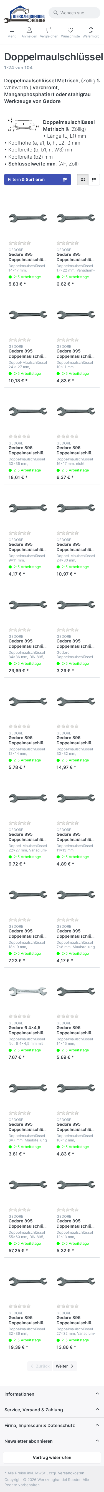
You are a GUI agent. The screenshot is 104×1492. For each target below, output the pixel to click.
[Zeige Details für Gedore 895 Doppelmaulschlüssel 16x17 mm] (76, 411)
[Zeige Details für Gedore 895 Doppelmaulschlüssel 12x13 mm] (76, 1184)
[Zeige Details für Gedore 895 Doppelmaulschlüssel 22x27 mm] (28, 798)
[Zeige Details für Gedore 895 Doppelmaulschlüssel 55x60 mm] (28, 1184)
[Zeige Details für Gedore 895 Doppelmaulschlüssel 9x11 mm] (28, 508)
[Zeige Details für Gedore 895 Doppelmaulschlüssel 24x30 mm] (76, 508)
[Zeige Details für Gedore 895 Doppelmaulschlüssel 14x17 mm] (28, 218)
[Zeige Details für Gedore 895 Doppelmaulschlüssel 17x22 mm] (76, 218)
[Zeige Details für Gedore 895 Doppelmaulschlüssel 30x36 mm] (28, 411)
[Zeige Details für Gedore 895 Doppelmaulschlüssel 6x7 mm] (28, 1088)
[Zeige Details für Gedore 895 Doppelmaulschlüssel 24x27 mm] (28, 314)
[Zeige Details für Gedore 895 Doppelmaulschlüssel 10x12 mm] (76, 1088)
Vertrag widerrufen (52, 1457)
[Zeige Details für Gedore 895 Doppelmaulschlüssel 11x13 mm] (76, 798)
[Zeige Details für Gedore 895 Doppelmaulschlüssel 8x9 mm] (76, 604)
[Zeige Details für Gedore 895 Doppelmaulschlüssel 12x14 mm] (28, 701)
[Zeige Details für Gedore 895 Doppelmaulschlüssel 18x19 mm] (28, 894)
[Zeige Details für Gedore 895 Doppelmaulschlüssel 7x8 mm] (76, 894)
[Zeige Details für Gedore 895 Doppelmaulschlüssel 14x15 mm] (76, 991)
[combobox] (74, 12)
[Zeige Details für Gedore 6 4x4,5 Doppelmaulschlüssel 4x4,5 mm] (28, 991)
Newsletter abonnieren (28, 1441)
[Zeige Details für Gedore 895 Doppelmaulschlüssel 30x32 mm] (76, 701)
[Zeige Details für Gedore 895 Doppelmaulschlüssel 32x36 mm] (28, 1281)
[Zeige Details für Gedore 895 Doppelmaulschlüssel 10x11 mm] (76, 314)
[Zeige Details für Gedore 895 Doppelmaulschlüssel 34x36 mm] (28, 604)
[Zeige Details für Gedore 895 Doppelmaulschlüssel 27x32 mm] (76, 1281)
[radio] (82, 179)
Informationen (19, 1394)
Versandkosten (71, 1473)
